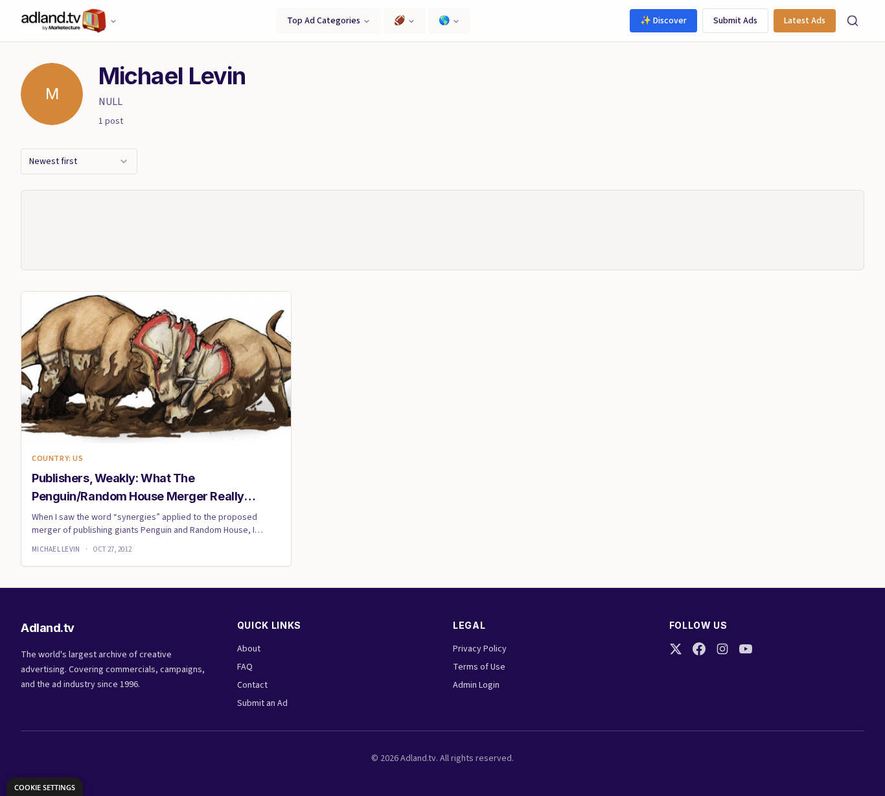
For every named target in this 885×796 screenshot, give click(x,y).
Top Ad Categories (323, 20)
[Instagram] (722, 648)
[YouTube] (745, 648)
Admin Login (476, 685)
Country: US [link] (58, 459)
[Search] (852, 20)
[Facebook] (699, 648)
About (248, 648)
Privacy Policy (480, 648)
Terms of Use (479, 667)
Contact (252, 685)
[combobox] (79, 161)
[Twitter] (675, 648)
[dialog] (44, 786)
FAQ (245, 667)
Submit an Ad (262, 703)
